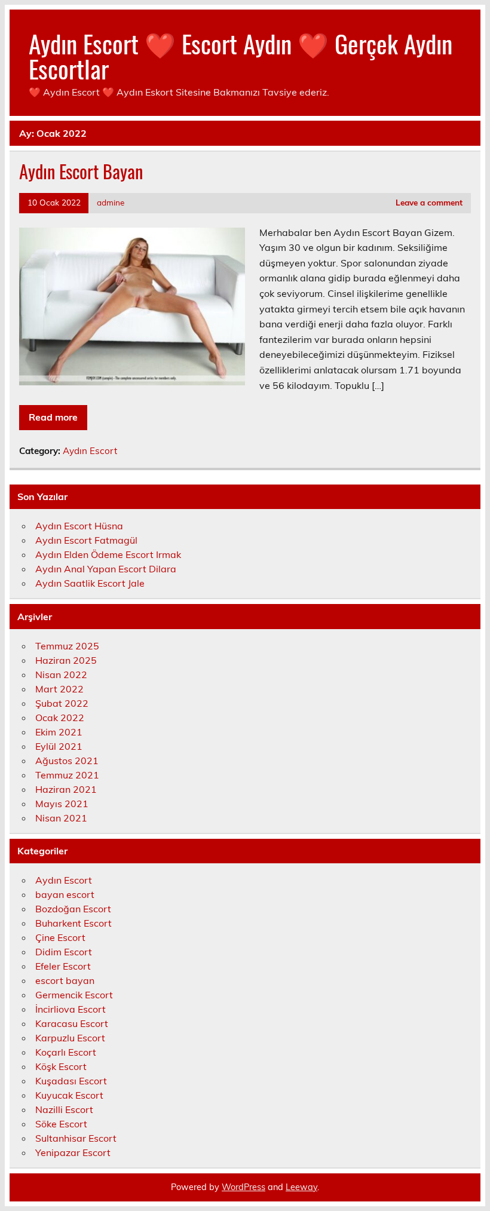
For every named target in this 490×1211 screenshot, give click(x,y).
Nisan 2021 (61, 818)
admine (110, 202)
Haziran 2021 (66, 789)
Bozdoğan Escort (73, 909)
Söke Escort (61, 1124)
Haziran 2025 (66, 660)
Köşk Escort (61, 1066)
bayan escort (64, 894)
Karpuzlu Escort (70, 1038)
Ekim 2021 (58, 732)
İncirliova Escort (70, 1009)
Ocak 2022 (59, 717)
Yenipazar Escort (73, 1152)
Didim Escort (63, 952)
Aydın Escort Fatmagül (86, 540)
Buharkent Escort (73, 923)
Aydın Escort (90, 450)
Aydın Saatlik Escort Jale (90, 583)
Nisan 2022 (61, 674)
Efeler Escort (63, 966)
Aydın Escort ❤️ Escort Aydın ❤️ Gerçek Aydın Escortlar (240, 55)
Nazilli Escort (64, 1109)
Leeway (301, 1187)
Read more (53, 417)
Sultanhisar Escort (76, 1138)
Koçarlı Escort (65, 1052)
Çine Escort (60, 937)
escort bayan (64, 980)
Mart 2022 (59, 689)
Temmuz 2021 (67, 775)
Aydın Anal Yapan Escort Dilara (105, 569)
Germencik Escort (74, 995)
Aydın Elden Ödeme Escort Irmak (108, 554)
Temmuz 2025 (67, 646)
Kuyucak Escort (69, 1095)
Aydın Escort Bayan (81, 171)
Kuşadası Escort (71, 1081)
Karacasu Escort (71, 1023)
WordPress (243, 1187)
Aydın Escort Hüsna (79, 526)
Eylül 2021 (58, 746)
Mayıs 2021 (61, 804)
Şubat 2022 (61, 703)
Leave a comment (429, 202)
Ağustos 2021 (67, 761)
